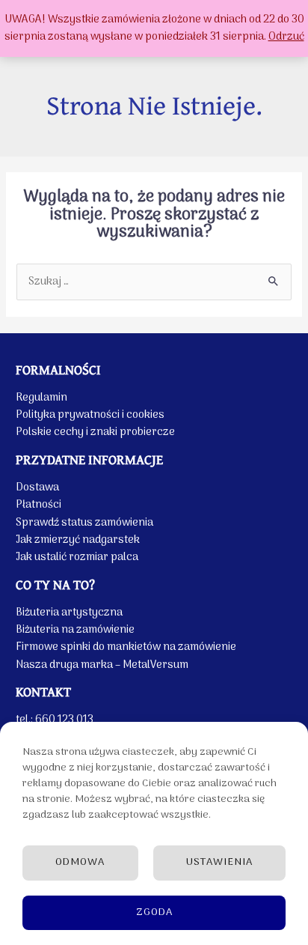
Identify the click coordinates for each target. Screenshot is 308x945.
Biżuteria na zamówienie (75, 630)
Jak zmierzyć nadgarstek (78, 540)
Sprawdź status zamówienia (84, 523)
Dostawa (37, 487)
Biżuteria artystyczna (69, 613)
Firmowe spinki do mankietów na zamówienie (126, 647)
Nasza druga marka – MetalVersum (102, 665)
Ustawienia (219, 862)
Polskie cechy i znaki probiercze (95, 432)
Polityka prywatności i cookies (90, 415)
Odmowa (80, 862)
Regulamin (41, 398)
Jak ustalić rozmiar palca (77, 557)
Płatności (38, 505)
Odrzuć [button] (286, 37)
